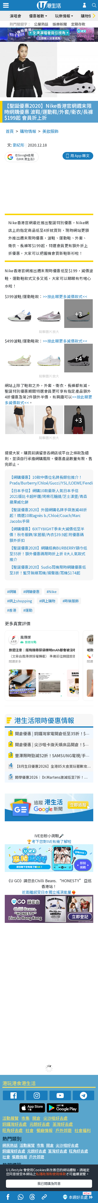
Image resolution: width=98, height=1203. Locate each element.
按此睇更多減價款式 (65, 296)
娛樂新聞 (60, 24)
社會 (29, 1130)
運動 (28, 610)
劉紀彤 (18, 145)
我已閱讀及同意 (49, 1183)
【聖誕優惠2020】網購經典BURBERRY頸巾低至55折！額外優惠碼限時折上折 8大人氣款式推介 (48, 553)
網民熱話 (10, 1145)
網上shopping (20, 600)
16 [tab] (57, 40)
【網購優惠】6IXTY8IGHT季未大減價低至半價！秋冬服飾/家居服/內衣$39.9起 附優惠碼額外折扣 (47, 534)
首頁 (10, 131)
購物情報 (28, 131)
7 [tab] (38, 35)
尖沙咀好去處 (55, 1118)
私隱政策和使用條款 (51, 1173)
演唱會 (15, 16)
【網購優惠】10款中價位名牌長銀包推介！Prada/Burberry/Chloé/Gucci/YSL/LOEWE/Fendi (51, 480)
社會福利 (82, 1130)
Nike (53, 591)
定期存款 (78, 24)
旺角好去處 (12, 1130)
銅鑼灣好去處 (14, 1124)
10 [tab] (52, 35)
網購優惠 (32, 591)
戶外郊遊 (63, 1130)
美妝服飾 (50, 131)
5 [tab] (57, 29)
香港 (12, 610)
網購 (12, 591)
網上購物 (48, 600)
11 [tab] (57, 35)
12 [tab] (62, 35)
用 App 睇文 (79, 155)
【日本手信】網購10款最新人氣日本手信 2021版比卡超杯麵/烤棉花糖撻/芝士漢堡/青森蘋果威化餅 (48, 496)
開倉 (36, 1118)
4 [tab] (52, 29)
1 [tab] (38, 29)
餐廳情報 (44, 1130)
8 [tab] (43, 35)
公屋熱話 (41, 24)
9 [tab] (47, 35)
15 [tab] (52, 40)
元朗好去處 (39, 1124)
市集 (25, 1118)
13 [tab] (43, 40)
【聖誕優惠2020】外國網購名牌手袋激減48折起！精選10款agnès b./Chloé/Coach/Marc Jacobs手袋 (48, 515)
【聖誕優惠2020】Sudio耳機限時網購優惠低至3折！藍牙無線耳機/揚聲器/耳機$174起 (48, 570)
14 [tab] (47, 40)
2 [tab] (43, 29)
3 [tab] (47, 29)
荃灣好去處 (63, 1124)
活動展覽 (10, 1118)
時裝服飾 (71, 600)
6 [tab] (62, 29)
